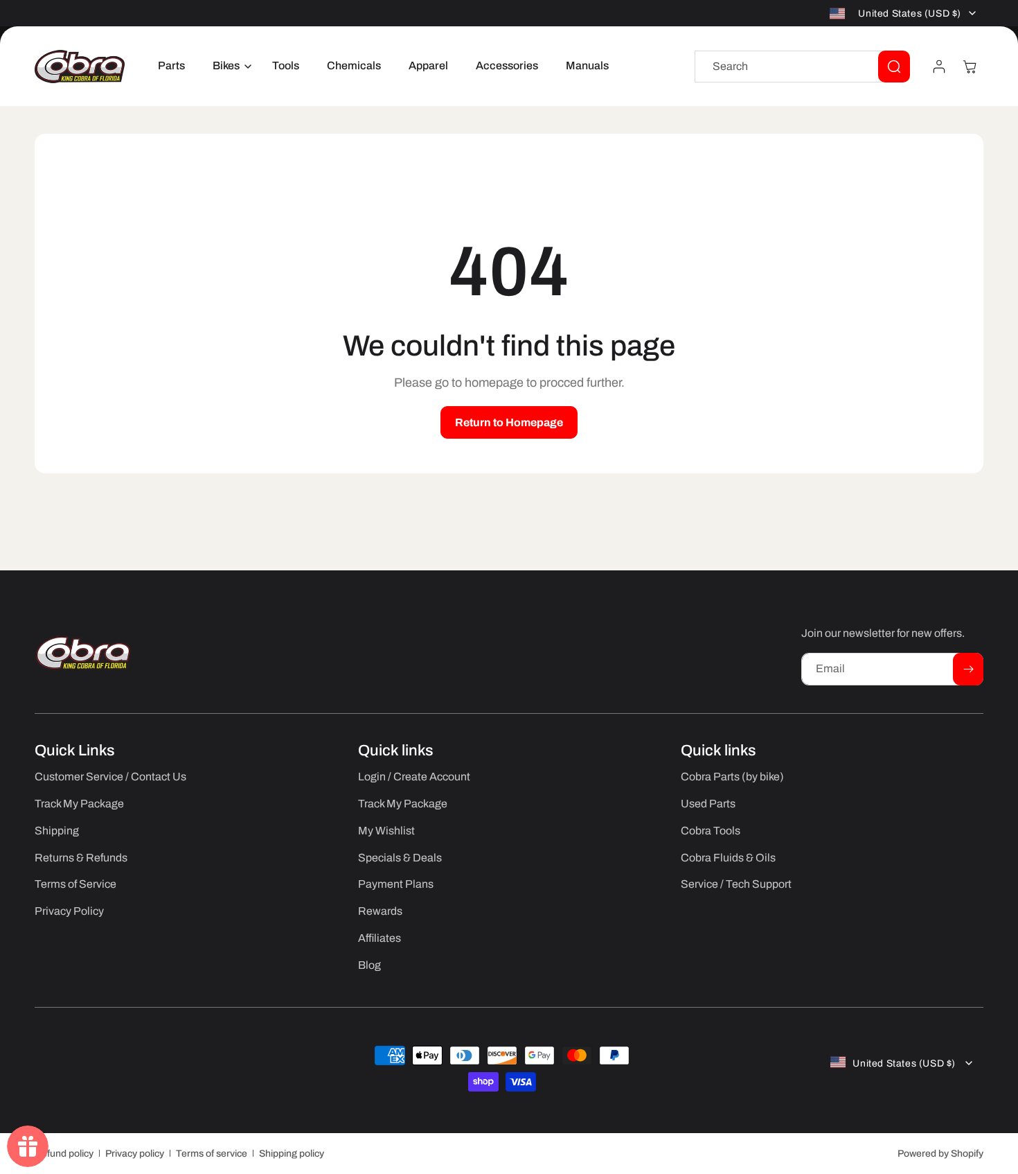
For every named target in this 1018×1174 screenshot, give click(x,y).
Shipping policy (291, 1153)
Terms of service (211, 1153)
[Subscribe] (968, 669)
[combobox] (802, 66)
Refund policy (64, 1153)
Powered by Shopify (940, 1153)
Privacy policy (134, 1153)
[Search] (894, 66)
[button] (228, 66)
